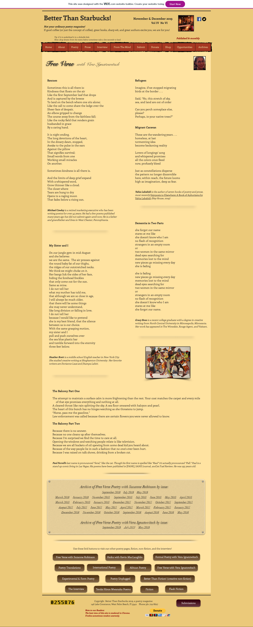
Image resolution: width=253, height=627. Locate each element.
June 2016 (168, 512)
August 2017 (66, 507)
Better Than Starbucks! (77, 17)
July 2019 (128, 492)
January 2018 (101, 502)
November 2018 (101, 497)
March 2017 (143, 507)
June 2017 (96, 507)
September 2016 (132, 512)
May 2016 (183, 512)
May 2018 (170, 497)
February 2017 (162, 507)
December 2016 (70, 512)
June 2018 (155, 497)
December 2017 (122, 502)
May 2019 (142, 492)
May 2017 (111, 507)
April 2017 (126, 507)
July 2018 (141, 497)
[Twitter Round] (204, 19)
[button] (74, 47)
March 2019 (62, 497)
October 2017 (163, 502)
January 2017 (182, 507)
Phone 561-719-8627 (148, 604)
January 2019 (81, 497)
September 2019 (111, 492)
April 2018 (186, 497)
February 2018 (81, 502)
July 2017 (81, 507)
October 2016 (111, 512)
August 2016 (152, 512)
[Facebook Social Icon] (199, 19)
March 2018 (62, 502)
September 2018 (123, 497)
